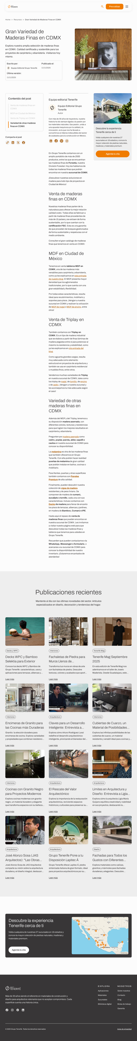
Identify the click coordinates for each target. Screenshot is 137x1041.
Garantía (121, 1008)
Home (7, 20)
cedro (55, 385)
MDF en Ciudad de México (22, 113)
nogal (63, 381)
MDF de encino (74, 307)
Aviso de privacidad (124, 1029)
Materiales (102, 995)
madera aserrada (71, 436)
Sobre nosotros (123, 991)
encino (83, 381)
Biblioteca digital (105, 1004)
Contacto (121, 995)
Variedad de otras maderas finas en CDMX (23, 124)
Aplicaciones (103, 991)
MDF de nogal (58, 307)
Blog (119, 1000)
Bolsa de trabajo (124, 1004)
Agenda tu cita (113, 154)
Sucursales (102, 1000)
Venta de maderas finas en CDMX (22, 107)
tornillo (73, 381)
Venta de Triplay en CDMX (22, 118)
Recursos (18, 20)
